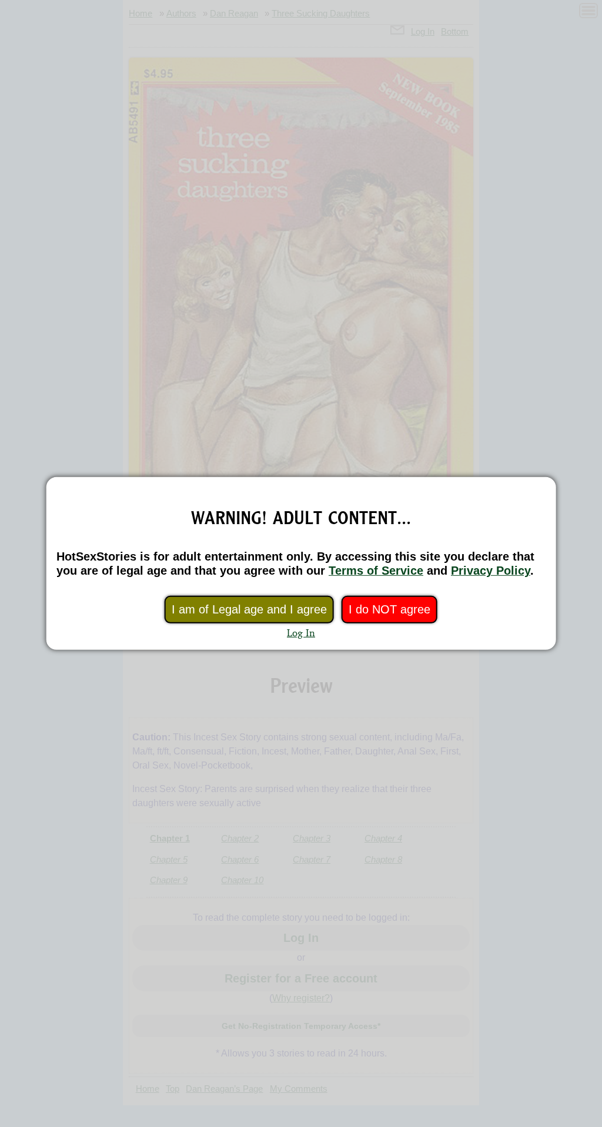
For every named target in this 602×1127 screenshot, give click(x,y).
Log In (301, 632)
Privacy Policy (490, 570)
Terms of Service (376, 570)
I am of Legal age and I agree (249, 609)
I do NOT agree (389, 609)
